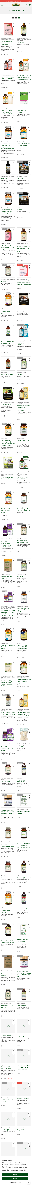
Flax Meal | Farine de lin (23, 1046)
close (29, 1)
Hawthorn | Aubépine (7, 1139)
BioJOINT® (20, 211)
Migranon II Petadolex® (23, 1108)
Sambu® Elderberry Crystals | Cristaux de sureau (7, 754)
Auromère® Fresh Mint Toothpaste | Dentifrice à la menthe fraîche (23, 1076)
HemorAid (20, 581)
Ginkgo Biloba (21, 1139)
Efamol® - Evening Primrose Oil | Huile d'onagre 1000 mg (22, 652)
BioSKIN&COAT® (6, 407)
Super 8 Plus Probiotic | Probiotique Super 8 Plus (23, 146)
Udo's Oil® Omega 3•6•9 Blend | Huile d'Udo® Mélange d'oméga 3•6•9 (24, 77)
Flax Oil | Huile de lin (7, 377)
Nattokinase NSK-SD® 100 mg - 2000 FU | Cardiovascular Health (23, 852)
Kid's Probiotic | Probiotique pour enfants (6, 918)
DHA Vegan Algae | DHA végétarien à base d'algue (24, 614)
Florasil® (3, 283)
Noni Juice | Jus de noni (24, 885)
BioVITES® (20, 179)
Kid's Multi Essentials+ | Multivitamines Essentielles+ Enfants (23, 720)
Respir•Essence (21, 1014)
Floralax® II (20, 753)
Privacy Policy (23, 1170)
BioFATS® (4, 179)
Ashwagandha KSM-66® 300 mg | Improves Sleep (24, 687)
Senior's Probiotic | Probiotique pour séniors (6, 314)
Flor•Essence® (21, 42)
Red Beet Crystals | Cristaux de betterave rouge (7, 249)
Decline (15, 1178)
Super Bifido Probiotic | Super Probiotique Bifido (8, 652)
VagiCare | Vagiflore (7, 1044)
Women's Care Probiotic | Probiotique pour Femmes (24, 111)
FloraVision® (4, 885)
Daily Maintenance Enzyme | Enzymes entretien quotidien (7, 212)
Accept (15, 1174)
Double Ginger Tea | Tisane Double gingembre (22, 949)
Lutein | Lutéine (5, 788)
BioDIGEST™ (20, 312)
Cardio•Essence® (22, 916)
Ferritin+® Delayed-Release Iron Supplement (7, 43)
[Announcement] (14, 1)
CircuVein (19, 377)
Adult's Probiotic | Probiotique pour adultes (6, 514)
